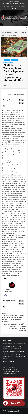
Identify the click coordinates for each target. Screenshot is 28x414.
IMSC (18, 411)
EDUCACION (22, 5)
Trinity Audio (16, 94)
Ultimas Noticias (8, 62)
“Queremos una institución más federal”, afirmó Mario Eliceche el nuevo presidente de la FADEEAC (13, 317)
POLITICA (15, 3)
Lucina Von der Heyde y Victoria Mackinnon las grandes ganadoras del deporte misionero (15, 326)
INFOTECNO (14, 5)
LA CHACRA (23, 3)
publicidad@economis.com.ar (11, 371)
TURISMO (14, 8)
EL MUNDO (6, 5)
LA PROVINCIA (14, 60)
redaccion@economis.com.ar (11, 369)
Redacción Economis (12, 83)
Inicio (3, 3)
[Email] (5, 295)
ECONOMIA (9, 3)
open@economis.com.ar (10, 373)
